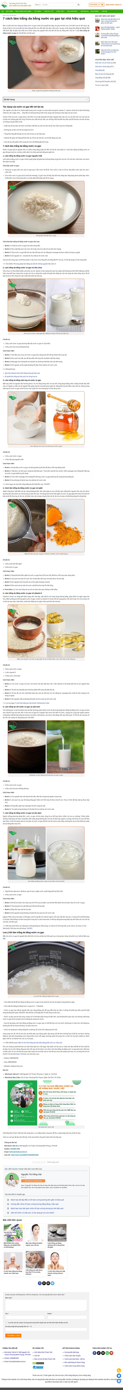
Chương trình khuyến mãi (104, 81)
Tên (7, 1313)
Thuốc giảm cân (49, 1375)
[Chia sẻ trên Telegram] (52, 1283)
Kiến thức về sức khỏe (103, 63)
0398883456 (14, 1358)
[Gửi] (78, 5)
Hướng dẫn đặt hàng (71, 1352)
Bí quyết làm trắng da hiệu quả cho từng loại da (21, 376)
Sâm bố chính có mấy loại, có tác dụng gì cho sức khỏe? (110, 52)
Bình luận (8, 1298)
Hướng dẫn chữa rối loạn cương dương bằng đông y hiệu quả (110, 35)
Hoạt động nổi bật (101, 78)
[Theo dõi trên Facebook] (94, 1353)
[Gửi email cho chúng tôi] (103, 1353)
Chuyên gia (85, 11)
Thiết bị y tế (48, 11)
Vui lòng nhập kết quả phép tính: (16, 1326)
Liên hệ (104, 11)
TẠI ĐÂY (47, 484)
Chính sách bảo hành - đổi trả (74, 1359)
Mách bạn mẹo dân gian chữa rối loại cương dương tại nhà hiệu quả (110, 43)
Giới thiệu (9, 11)
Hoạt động (94, 11)
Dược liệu (60, 11)
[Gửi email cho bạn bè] (48, 1283)
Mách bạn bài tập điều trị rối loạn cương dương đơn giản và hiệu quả (110, 21)
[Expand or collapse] (87, 99)
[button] (96, 5)
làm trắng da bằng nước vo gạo (25, 25)
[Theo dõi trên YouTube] (111, 1353)
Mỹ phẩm (38, 11)
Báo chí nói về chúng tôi (103, 74)
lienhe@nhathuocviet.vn (18, 1152)
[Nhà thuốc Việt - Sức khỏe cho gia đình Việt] (16, 4)
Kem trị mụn (60, 1375)
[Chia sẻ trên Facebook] (40, 1283)
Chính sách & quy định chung (74, 1366)
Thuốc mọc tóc (37, 1375)
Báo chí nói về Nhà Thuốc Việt (44, 1359)
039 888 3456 (15, 1149)
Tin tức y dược (100, 85)
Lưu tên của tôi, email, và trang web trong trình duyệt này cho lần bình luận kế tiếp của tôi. (38, 1322)
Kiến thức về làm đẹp (9, 15)
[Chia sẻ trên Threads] (44, 1283)
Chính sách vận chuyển (72, 1355)
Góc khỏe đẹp (72, 11)
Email (50, 1313)
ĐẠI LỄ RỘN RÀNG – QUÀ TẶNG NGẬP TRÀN (110, 28)
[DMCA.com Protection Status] (38, 1363)
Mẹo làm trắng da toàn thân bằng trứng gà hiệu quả (22, 373)
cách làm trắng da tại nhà (23, 589)
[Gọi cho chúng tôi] (107, 1353)
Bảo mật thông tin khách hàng (74, 1362)
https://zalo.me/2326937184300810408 (24, 1155)
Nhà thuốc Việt (18, 1054)
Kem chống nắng (85, 1375)
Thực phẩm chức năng (23, 11)
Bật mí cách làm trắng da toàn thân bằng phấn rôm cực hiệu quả (40, 1042)
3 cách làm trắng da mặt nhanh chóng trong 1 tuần (32, 703)
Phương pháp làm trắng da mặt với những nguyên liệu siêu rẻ (35, 264)
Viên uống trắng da (71, 1375)
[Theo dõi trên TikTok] (99, 1353)
